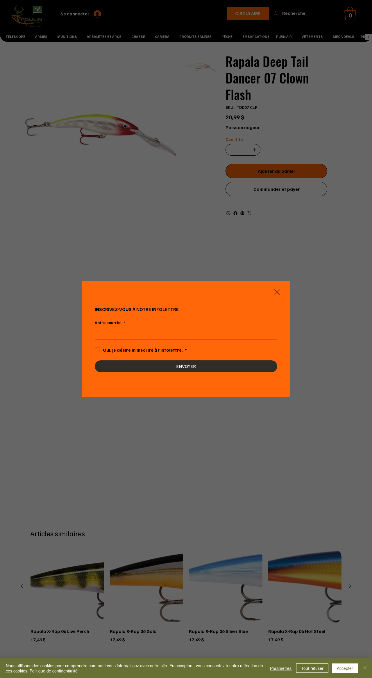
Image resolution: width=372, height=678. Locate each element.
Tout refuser (312, 668)
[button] (277, 292)
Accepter (345, 668)
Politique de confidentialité (54, 671)
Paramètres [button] (280, 668)
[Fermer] (365, 668)
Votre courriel (110, 322)
